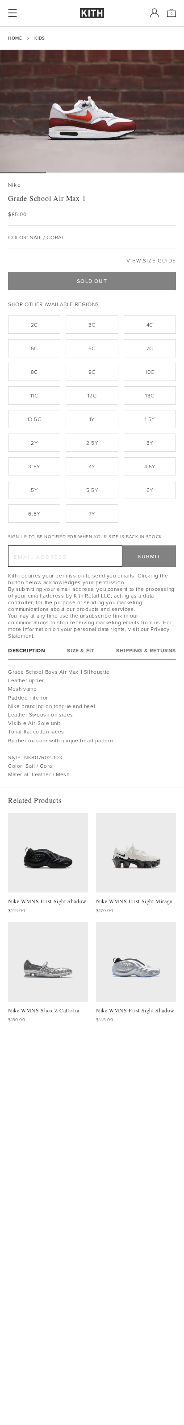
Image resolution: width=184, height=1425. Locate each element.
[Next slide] (173, 111)
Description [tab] (27, 650)
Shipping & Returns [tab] (146, 650)
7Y (92, 513)
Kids (39, 38)
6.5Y (34, 513)
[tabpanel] (92, 723)
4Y (92, 466)
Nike (14, 184)
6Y (149, 490)
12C (92, 395)
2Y (34, 442)
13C (150, 395)
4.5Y (149, 466)
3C (92, 324)
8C (34, 372)
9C (92, 372)
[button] (69, 172)
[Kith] (92, 13)
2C (34, 324)
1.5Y (150, 419)
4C (149, 324)
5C (34, 348)
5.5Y (92, 490)
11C (34, 395)
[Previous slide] (10, 111)
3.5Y (34, 466)
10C (150, 372)
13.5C (34, 419)
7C (149, 348)
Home (15, 38)
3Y (149, 442)
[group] (92, 111)
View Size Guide (151, 260)
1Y (92, 419)
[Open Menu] (12, 12)
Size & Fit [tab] (80, 650)
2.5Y (92, 442)
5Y (34, 490)
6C (92, 348)
